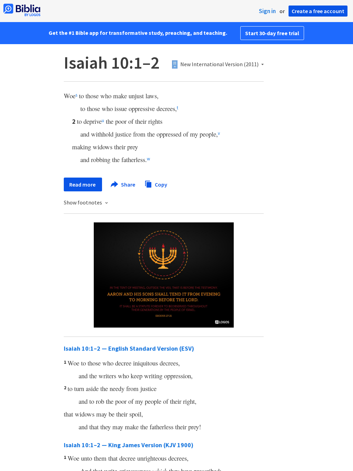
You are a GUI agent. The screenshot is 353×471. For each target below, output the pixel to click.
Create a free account (318, 11)
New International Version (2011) (219, 64)
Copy (160, 184)
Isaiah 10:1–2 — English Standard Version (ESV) (129, 348)
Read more (83, 184)
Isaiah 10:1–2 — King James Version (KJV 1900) (128, 445)
